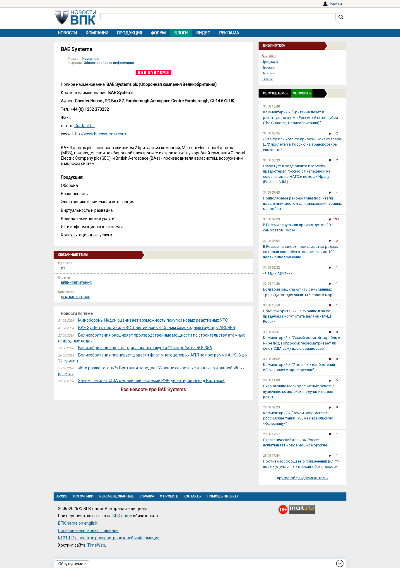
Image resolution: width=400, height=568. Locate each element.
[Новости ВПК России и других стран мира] (75, 23)
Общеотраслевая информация (109, 63)
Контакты (192, 496)
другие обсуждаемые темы (303, 477)
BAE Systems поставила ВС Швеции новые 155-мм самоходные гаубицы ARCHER (156, 327)
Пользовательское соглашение (88, 530)
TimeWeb (96, 545)
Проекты (268, 67)
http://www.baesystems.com (99, 134)
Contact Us (84, 125)
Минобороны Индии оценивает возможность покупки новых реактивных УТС (153, 320)
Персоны (268, 73)
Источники (83, 496)
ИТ (63, 268)
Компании (97, 32)
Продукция (129, 32)
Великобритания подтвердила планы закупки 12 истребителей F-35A (145, 347)
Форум (158, 32)
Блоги (181, 32)
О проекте (169, 496)
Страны (267, 79)
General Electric (75, 297)
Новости (67, 32)
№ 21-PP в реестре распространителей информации (109, 537)
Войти (336, 3)
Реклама (229, 32)
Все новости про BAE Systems (153, 389)
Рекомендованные (116, 496)
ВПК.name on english (77, 523)
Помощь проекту (223, 496)
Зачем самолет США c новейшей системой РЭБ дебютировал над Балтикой (151, 380)
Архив (62, 496)
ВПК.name (122, 516)
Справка (146, 496)
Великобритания (76, 283)
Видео (203, 32)
